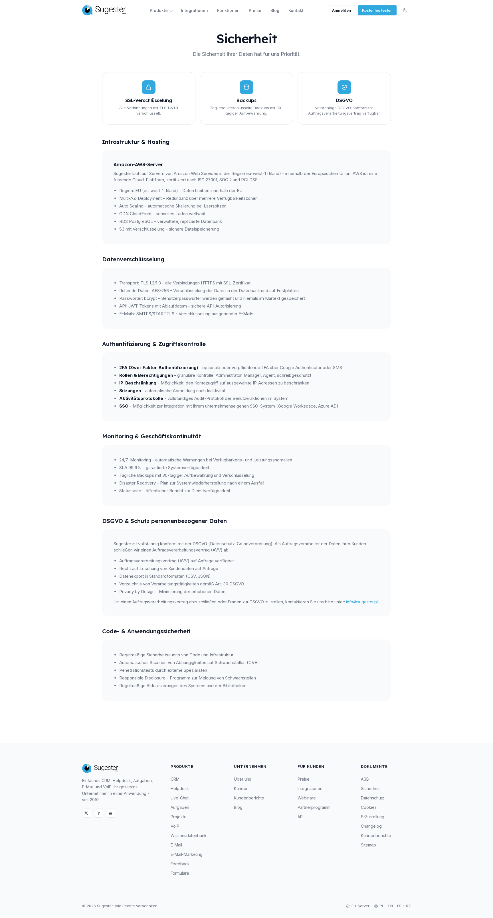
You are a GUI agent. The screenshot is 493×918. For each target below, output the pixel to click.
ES (399, 905)
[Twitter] (86, 813)
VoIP (175, 826)
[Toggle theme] (405, 10)
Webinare (307, 797)
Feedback (180, 863)
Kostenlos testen (377, 10)
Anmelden (341, 10)
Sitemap (368, 844)
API (301, 816)
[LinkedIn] (110, 813)
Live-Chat (180, 797)
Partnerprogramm (314, 807)
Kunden (241, 788)
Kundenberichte (249, 797)
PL (382, 905)
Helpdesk (180, 788)
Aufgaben (180, 807)
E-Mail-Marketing (187, 854)
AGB (365, 779)
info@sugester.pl (362, 601)
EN (390, 905)
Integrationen (194, 10)
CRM (175, 779)
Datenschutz (372, 797)
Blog (274, 10)
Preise (255, 10)
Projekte (179, 816)
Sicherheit (370, 788)
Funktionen (228, 10)
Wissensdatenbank (189, 835)
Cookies (369, 807)
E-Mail (176, 844)
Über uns (242, 779)
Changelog (371, 826)
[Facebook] (98, 813)
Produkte (159, 10)
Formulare (180, 873)
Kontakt (296, 10)
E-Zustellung (372, 816)
